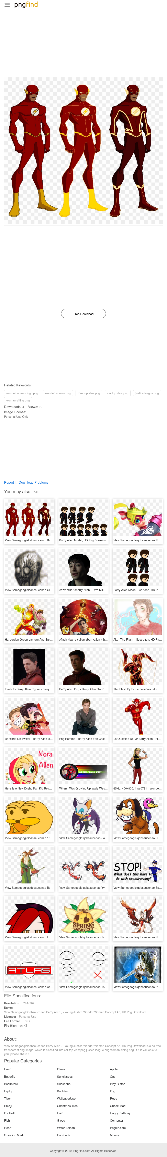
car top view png (117, 393)
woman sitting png (18, 400)
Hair (60, 1113)
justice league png (147, 393)
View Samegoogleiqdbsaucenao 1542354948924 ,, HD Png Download (50, 838)
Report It (10, 482)
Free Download (83, 314)
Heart (7, 1069)
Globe (61, 1120)
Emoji (8, 1106)
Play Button (117, 1084)
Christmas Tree (67, 1106)
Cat (112, 1076)
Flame (61, 1069)
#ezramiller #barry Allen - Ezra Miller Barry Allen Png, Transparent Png (104, 590)
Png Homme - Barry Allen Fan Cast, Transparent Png (93, 739)
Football (9, 1113)
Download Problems (33, 482)
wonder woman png (58, 393)
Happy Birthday (120, 1113)
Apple (114, 1069)
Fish (7, 1120)
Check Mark (118, 1106)
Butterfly (9, 1076)
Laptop (8, 1091)
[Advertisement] (83, 48)
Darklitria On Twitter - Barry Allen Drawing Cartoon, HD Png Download (50, 739)
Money (114, 1135)
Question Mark (14, 1135)
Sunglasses (65, 1076)
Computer (116, 1120)
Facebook (63, 1135)
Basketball (11, 1084)
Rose (113, 1098)
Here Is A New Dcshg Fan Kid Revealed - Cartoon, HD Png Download (49, 788)
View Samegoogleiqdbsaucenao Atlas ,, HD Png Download (42, 987)
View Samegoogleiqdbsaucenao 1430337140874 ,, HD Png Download (104, 937)
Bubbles (62, 1091)
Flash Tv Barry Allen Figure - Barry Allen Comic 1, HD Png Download (49, 689)
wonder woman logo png (22, 393)
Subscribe (63, 1084)
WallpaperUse (66, 1098)
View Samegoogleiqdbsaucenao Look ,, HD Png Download (42, 937)
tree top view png (89, 393)
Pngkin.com (118, 1127)
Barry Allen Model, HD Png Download (83, 540)
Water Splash (66, 1127)
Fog (112, 1091)
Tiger (7, 1098)
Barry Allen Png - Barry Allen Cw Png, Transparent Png (94, 689)
